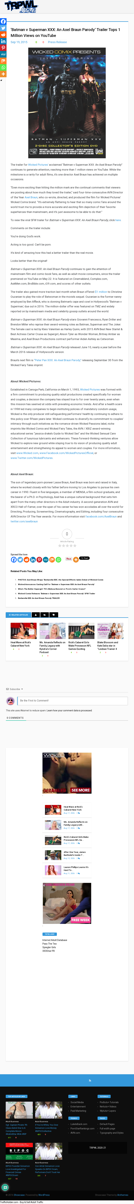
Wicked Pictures (90, 389)
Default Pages (107, 1124)
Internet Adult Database (54, 940)
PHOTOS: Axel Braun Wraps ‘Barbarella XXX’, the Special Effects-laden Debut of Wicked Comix (60, 580)
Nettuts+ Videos (108, 1106)
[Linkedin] (33, 560)
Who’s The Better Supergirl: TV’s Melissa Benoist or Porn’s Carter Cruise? (51, 589)
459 (38, 1134)
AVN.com (75, 1133)
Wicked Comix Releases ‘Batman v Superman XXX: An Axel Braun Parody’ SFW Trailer (56, 593)
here (118, 220)
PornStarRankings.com (82, 1128)
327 (9, 1179)
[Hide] (1, 80)
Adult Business (12, 1122)
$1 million (101, 291)
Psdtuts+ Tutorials (109, 1102)
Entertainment (78, 1106)
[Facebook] (14, 560)
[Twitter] (20, 560)
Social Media (77, 1102)
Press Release (57, 42)
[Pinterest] (39, 560)
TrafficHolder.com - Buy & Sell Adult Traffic (21, 1202)
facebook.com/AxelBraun (101, 516)
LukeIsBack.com (79, 1124)
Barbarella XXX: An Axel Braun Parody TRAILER (39, 598)
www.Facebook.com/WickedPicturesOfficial (66, 453)
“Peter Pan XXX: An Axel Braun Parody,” (57, 360)
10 (16, 1179)
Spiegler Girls (49, 947)
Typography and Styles (112, 1133)
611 (9, 1138)
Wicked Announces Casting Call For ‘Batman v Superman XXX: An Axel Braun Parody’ (56, 584)
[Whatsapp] (58, 560)
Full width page (107, 1128)
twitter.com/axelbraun (24, 521)
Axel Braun (31, 197)
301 (38, 1176)
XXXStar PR (48, 951)
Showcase (19, 1195)
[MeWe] (46, 560)
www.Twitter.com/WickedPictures (32, 458)
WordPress (44, 1195)
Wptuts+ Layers (108, 1111)
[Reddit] (26, 560)
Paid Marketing (78, 1111)
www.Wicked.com (27, 453)
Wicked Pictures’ (38, 164)
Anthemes (122, 1195)
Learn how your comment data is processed (69, 710)
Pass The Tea (49, 943)
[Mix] (52, 560)
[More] (76, 560)
